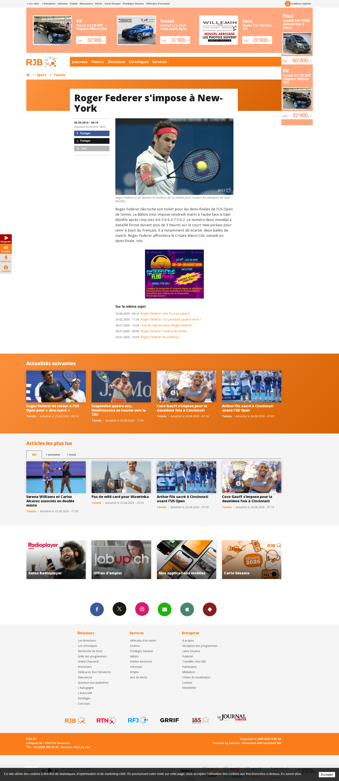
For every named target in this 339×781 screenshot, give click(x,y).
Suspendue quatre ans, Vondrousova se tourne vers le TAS (119, 410)
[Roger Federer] (174, 156)
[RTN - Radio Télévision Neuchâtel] (106, 720)
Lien (83, 148)
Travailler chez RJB (194, 661)
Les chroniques (87, 646)
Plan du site (82, 747)
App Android (210, 609)
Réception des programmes (200, 646)
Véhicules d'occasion (158, 3)
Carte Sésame (113, 3)
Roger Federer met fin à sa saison (152, 313)
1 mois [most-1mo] (71, 454)
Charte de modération (196, 677)
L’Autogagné (86, 688)
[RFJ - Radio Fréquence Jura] (137, 720)
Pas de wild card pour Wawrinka (120, 496)
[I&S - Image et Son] (200, 720)
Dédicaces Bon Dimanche (94, 672)
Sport (41, 74)
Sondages (84, 698)
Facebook (97, 609)
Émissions (116, 61)
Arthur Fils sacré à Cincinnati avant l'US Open (247, 408)
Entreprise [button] (49, 3)
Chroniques (139, 61)
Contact (187, 682)
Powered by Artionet (226, 743)
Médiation (188, 672)
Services (159, 61)
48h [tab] (34, 454)
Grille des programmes (92, 656)
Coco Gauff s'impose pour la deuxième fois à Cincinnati (182, 408)
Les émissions (87, 640)
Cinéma (135, 646)
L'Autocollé (85, 693)
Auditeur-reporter (301, 3)
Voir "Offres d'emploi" (56, 559)
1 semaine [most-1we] (53, 454)
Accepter (327, 774)
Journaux (79, 61)
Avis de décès (138, 677)
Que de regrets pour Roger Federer (154, 325)
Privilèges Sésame (133, 3)
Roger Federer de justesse (147, 337)
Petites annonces (141, 661)
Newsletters (164, 609)
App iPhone (187, 609)
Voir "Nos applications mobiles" (121, 559)
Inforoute (63, 3)
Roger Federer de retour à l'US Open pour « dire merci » (52, 408)
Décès (98, 3)
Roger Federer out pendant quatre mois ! (157, 319)
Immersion (85, 667)
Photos (97, 61)
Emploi (73, 3)
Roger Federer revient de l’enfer (151, 331)
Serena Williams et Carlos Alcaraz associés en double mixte (50, 500)
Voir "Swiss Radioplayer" (252, 559)
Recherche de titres (90, 651)
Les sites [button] (33, 3)
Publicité (187, 656)
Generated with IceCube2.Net (261, 743)
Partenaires (189, 667)
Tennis (59, 74)
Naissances (86, 3)
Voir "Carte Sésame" (186, 559)
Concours (84, 703)
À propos (188, 640)
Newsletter (189, 688)
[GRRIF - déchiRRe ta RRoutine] (169, 720)
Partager (84, 133)
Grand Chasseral (88, 661)
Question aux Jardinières (93, 682)
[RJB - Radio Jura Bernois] (75, 720)
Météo (134, 656)
